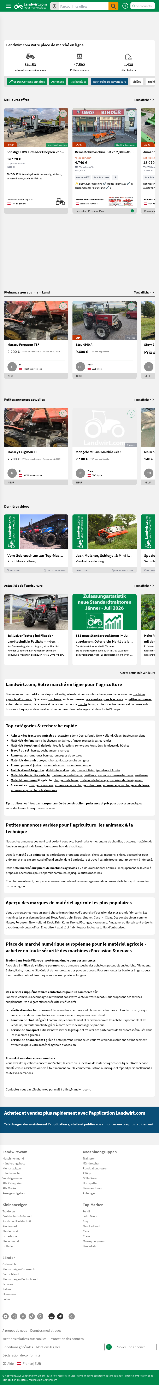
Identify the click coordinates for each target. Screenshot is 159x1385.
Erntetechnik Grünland (16, 1216)
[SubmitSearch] (113, 6)
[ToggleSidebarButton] (8, 5)
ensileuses (141, 775)
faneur (77, 740)
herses (35, 750)
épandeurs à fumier (108, 770)
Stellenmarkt (10, 1241)
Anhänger (89, 1193)
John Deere (79, 735)
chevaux (97, 854)
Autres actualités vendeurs (137, 672)
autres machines (91, 873)
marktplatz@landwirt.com (43, 1379)
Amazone (114, 922)
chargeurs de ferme (66, 780)
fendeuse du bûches (116, 745)
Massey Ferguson (17, 922)
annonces (57, 81)
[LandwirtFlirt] (72, 1316)
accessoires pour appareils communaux (44, 873)
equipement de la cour (134, 868)
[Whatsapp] (40, 1316)
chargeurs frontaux (41, 785)
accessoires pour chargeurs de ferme (126, 785)
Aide (10, 1363)
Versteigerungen (12, 1178)
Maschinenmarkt (13, 1158)
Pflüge (87, 1173)
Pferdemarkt (10, 1231)
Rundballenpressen (95, 1168)
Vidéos (136, 81)
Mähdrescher (91, 1163)
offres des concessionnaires (27, 81)
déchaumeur (49, 750)
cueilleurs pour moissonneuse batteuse (108, 775)
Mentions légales (48, 1346)
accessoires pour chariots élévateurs (34, 790)
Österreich (9, 1264)
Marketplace (78, 81)
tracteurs (129, 841)
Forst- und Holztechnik (16, 1221)
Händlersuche (11, 1173)
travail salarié (99, 859)
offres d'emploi (54, 859)
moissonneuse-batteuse (67, 775)
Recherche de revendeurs (109, 81)
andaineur (64, 740)
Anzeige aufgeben (13, 1193)
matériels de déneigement (126, 780)
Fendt (91, 735)
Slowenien (9, 1294)
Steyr (54, 917)
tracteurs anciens (134, 735)
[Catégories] (51, 1316)
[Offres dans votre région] (54, 6)
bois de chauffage (70, 846)
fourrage (49, 846)
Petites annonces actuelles (24, 399)
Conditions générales (17, 1346)
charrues (63, 750)
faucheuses (49, 740)
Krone (74, 922)
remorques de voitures (68, 755)
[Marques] (60, 1316)
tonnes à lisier (85, 770)
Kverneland (100, 922)
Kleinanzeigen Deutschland (19, 1279)
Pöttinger (85, 922)
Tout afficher (142, 100)
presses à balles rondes (96, 740)
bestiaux (85, 854)
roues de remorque (79, 765)
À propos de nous (14, 1330)
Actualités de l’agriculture (23, 585)
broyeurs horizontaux (52, 760)
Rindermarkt (10, 1226)
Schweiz (7, 1284)
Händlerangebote (13, 1163)
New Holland (104, 735)
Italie (18, 970)
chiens (121, 854)
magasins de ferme (30, 846)
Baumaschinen (92, 1188)
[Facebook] (23, 1316)
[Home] (30, 5)
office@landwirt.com (76, 1089)
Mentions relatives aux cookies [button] (24, 1338)
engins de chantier (110, 841)
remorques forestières (89, 745)
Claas (118, 735)
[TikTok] (32, 1316)
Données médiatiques (45, 1330)
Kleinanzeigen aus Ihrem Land (27, 292)
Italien (6, 1289)
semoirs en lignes (78, 760)
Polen (6, 1299)
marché (82, 704)
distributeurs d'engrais (60, 770)
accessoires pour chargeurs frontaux (78, 785)
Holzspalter (90, 1183)
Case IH (99, 917)
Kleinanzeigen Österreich (18, 1269)
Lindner (87, 917)
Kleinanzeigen (11, 1168)
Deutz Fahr (53, 922)
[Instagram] (14, 1316)
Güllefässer (90, 1178)
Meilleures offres (16, 100)
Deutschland (10, 1274)
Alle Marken (9, 1188)
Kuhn (65, 922)
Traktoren (89, 1158)
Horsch (130, 922)
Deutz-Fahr (90, 1246)
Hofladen (8, 1246)
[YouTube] (5, 1316)
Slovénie (40, 970)
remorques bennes (40, 755)
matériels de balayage (94, 780)
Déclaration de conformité (21, 1355)
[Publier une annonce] (125, 5)
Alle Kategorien (12, 1183)
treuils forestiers (63, 745)
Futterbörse (9, 1236)
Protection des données (67, 1338)
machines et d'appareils (77, 912)
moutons (110, 854)
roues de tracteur (54, 765)
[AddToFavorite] (63, 114)
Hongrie (28, 970)
